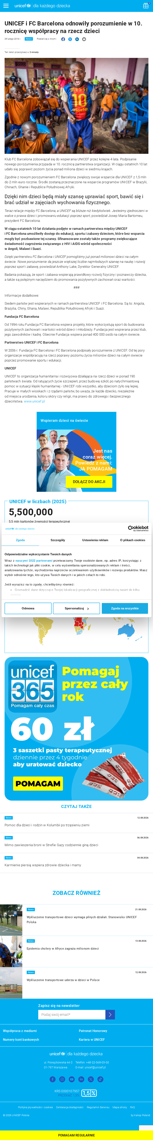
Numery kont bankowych (21, 1040)
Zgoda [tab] (20, 540)
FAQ (132, 1107)
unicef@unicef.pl (95, 1067)
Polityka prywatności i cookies (35, 1107)
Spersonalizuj (74, 608)
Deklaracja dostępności (69, 1107)
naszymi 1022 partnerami (34, 560)
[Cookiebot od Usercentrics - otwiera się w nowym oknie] (131, 529)
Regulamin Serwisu (98, 1107)
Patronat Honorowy (93, 1031)
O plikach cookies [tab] (132, 540)
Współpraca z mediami (20, 1031)
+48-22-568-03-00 (97, 1062)
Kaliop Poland (142, 1115)
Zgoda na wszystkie (125, 608)
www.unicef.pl (34, 401)
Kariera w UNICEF (92, 1040)
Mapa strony (120, 1107)
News (29, 39)
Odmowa (28, 608)
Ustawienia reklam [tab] (95, 540)
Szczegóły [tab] (58, 540)
